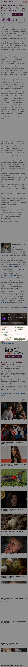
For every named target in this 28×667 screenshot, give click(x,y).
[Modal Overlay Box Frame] (14, 333)
